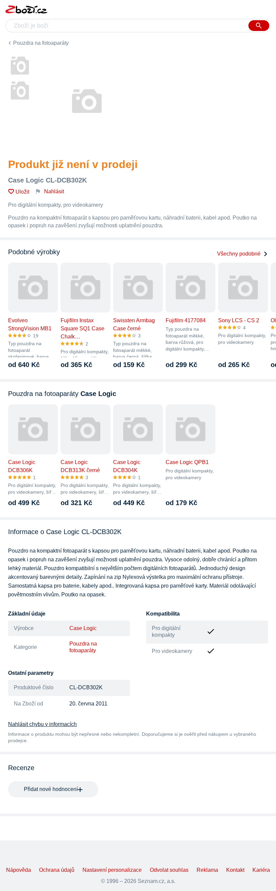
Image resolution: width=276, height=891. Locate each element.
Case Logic (83, 628)
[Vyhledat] (258, 25)
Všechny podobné (239, 254)
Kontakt (235, 870)
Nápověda (18, 870)
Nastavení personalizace (112, 870)
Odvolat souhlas (169, 870)
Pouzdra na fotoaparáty (41, 43)
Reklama (207, 870)
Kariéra (261, 870)
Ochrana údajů (56, 870)
